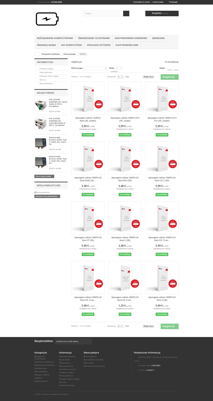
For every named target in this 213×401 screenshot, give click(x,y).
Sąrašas (176, 70)
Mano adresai (89, 363)
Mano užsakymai (90, 356)
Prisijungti (173, 2)
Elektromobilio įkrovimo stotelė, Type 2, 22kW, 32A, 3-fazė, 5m (58, 140)
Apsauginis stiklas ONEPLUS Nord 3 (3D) (162, 298)
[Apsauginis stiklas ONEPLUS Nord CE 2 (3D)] (162, 158)
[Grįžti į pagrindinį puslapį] (37, 54)
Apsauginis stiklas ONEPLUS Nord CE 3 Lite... (88, 298)
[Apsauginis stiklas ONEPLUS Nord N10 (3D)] (125, 158)
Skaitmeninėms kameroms (131, 38)
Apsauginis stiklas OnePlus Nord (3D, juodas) (88, 119)
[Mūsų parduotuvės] (51, 192)
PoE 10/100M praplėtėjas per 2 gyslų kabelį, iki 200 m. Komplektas (58, 102)
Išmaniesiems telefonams (94, 38)
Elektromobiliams (127, 45)
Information (45, 62)
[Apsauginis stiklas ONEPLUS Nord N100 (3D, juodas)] (88, 158)
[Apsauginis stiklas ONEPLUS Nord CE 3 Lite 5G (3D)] (88, 277)
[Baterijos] (57, 19)
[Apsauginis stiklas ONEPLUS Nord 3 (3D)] (162, 277)
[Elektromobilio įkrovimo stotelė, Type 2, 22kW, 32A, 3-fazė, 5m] (40, 143)
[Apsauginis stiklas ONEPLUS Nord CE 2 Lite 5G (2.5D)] (125, 277)
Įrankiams (158, 38)
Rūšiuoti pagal (76, 68)
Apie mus (42, 80)
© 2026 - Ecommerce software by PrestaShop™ (51, 394)
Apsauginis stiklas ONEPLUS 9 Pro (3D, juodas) (162, 119)
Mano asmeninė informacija (94, 366)
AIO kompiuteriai (71, 45)
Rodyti (111, 68)
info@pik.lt (150, 370)
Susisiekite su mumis (141, 2)
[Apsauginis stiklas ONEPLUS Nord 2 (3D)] (125, 217)
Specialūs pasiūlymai (67, 356)
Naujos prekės (45, 92)
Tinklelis (169, 70)
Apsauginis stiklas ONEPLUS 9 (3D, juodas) (125, 119)
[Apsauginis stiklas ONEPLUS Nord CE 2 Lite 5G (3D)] (162, 217)
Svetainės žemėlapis (67, 385)
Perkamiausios (64, 363)
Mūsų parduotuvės (46, 83)
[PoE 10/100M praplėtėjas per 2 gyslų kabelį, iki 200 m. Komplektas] (40, 105)
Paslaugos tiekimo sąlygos (49, 76)
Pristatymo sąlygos (46, 69)
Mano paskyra (91, 352)
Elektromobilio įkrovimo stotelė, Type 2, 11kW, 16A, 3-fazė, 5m (58, 159)
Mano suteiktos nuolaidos (93, 360)
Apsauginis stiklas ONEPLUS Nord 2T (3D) (88, 238)
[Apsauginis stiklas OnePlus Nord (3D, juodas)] (88, 98)
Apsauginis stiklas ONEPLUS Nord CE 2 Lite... (162, 238)
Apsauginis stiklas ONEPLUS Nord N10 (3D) (125, 179)
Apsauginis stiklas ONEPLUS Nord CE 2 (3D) (162, 179)
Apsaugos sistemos (99, 45)
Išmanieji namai (46, 45)
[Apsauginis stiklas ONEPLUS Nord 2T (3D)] (88, 217)
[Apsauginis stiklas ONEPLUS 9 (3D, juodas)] (125, 98)
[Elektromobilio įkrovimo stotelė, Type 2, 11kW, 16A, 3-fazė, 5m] (40, 162)
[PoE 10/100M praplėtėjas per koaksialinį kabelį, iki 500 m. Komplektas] (40, 124)
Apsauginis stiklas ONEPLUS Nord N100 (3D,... (88, 179)
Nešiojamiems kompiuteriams (55, 38)
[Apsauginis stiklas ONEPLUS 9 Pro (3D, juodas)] (162, 98)
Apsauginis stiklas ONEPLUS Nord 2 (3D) (125, 238)
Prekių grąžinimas (45, 72)
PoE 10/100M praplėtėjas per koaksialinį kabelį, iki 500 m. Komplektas (57, 121)
